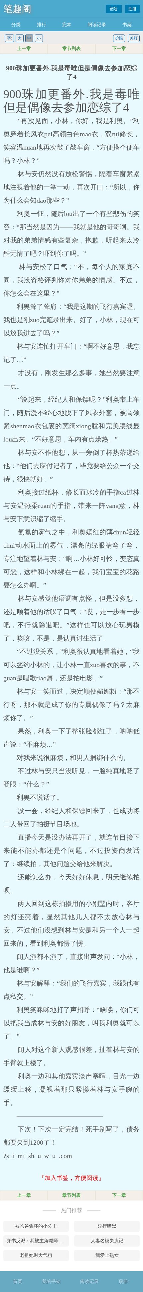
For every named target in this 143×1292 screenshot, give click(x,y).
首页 (17, 1281)
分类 (16, 24)
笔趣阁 (17, 9)
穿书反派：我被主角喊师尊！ (37, 1240)
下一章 (119, 48)
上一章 (24, 48)
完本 (67, 24)
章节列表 (71, 48)
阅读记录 (96, 24)
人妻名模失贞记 (107, 1240)
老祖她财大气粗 (36, 1255)
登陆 (113, 9)
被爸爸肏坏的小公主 (36, 1226)
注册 (132, 9)
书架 (127, 24)
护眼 (119, 38)
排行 (41, 24)
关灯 (134, 38)
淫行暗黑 (107, 1226)
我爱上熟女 (107, 1255)
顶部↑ (124, 1281)
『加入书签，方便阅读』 (71, 1178)
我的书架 (51, 1281)
